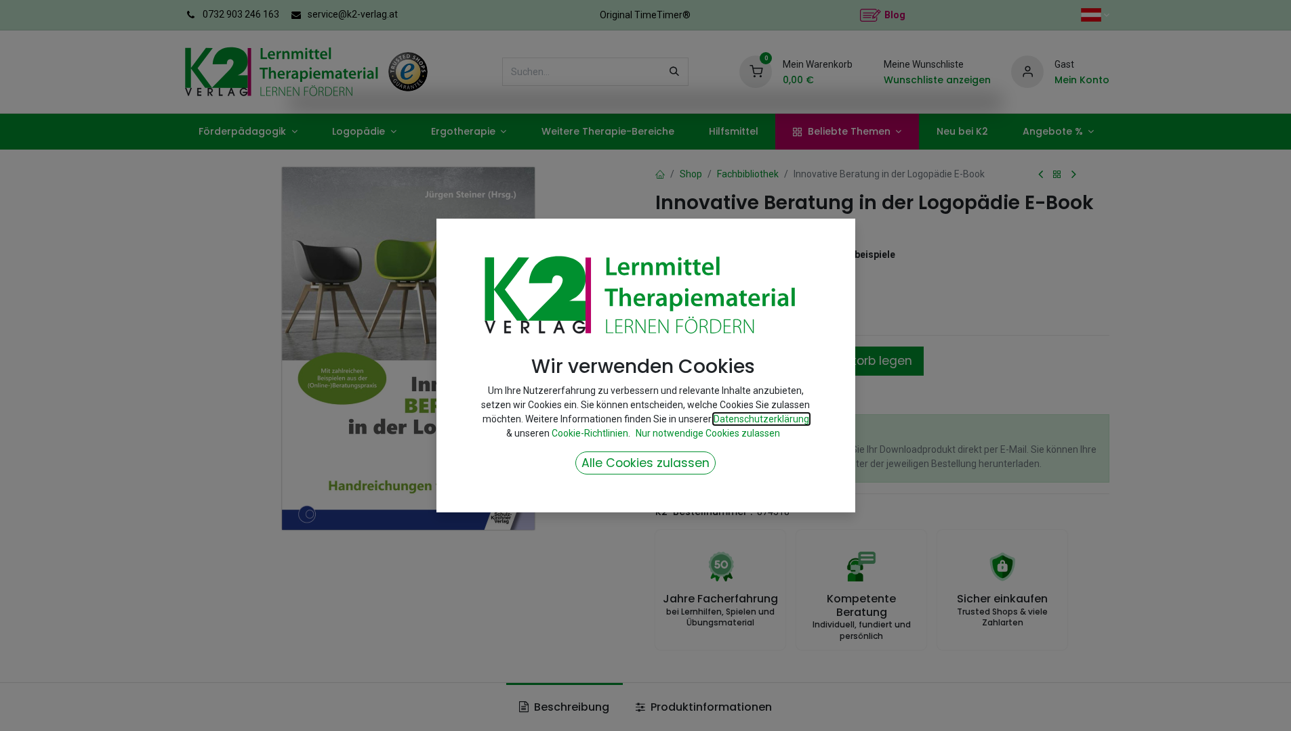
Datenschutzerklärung (761, 419)
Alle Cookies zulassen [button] (645, 463)
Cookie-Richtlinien (590, 433)
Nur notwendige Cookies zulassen (708, 433)
